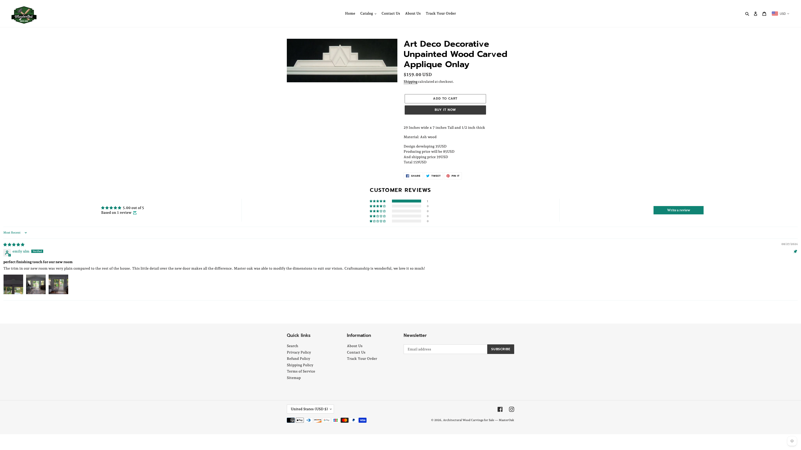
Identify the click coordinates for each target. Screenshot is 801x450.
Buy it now (445, 110)
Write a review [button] (678, 210)
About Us (355, 346)
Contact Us (356, 352)
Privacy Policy (299, 352)
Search (292, 346)
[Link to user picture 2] (36, 284)
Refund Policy (298, 358)
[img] (13, 244)
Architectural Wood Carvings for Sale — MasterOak (478, 420)
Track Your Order (362, 358)
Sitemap (294, 378)
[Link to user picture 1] (13, 284)
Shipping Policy (300, 365)
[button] (378, 201)
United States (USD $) (309, 409)
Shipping (410, 82)
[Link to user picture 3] (58, 284)
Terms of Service (301, 371)
